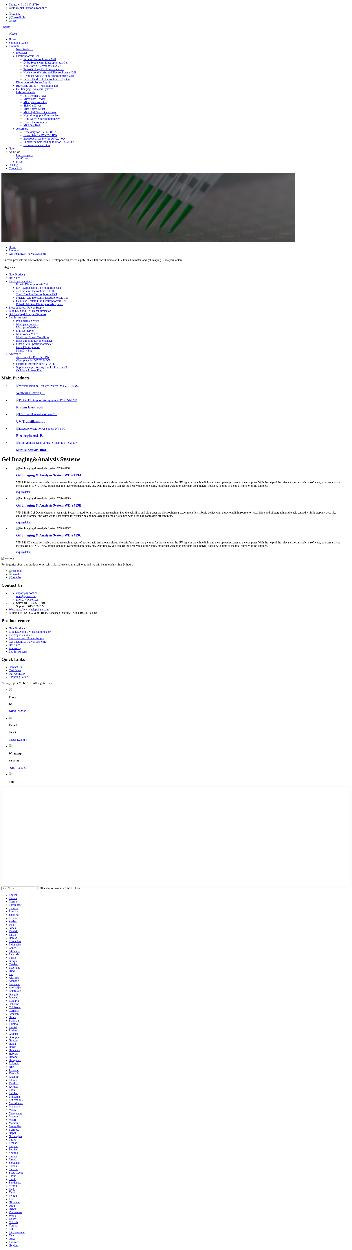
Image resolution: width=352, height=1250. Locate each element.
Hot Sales (21, 52)
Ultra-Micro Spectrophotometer (41, 118)
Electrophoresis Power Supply (33, 82)
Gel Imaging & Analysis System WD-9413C (49, 535)
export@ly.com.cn (26, 593)
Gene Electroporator (35, 122)
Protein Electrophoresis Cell (39, 59)
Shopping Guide (18, 42)
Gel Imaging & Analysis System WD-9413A (49, 475)
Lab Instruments (25, 92)
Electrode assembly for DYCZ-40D (44, 138)
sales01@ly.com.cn (27, 599)
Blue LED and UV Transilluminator (37, 85)
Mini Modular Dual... (32, 450)
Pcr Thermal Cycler (34, 95)
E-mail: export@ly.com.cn (32, 7)
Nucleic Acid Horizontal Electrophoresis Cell (49, 72)
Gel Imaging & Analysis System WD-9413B (48, 505)
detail (27, 491)
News (12, 148)
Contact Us (15, 168)
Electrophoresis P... (30, 435)
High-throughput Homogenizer (41, 115)
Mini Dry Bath (32, 125)
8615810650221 (18, 711)
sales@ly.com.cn (26, 596)
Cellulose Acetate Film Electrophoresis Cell (48, 75)
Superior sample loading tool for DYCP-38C (49, 141)
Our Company (24, 155)
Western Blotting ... (30, 393)
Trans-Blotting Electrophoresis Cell (43, 69)
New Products (24, 49)
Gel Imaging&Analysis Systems (34, 89)
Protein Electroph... (30, 407)
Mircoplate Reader (34, 98)
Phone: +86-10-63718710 (24, 4)
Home (12, 39)
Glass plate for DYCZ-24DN (40, 135)
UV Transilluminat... (31, 421)
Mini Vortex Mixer (34, 108)
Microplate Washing (35, 102)
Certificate (22, 158)
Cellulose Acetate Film (36, 145)
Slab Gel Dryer (32, 105)
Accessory (22, 128)
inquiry (20, 491)
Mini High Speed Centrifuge (39, 112)
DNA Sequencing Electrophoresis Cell (45, 62)
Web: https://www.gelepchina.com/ (29, 609)
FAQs (19, 161)
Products (14, 46)
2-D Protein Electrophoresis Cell (42, 65)
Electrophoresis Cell (27, 55)
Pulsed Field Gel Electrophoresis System (46, 79)
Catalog (13, 165)
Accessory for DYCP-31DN (40, 132)
